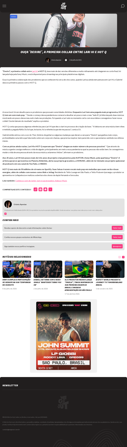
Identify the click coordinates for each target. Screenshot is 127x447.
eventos (79, 422)
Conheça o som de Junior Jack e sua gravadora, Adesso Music (41, 180)
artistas (51, 422)
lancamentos (59, 422)
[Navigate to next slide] (123, 257)
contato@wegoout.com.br (11, 429)
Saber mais (117, 228)
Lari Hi (35, 71)
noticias (36, 422)
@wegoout (117, 246)
